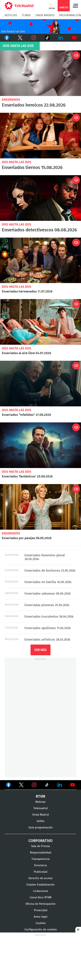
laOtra (40, 821)
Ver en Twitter (21, 786)
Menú (75, 5)
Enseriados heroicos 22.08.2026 (40, 73)
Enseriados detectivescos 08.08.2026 (40, 198)
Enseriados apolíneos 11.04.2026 (47, 628)
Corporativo (40, 841)
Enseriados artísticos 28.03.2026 (47, 639)
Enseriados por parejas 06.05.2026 (40, 507)
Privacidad (40, 910)
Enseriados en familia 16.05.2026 (47, 582)
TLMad (26, 15)
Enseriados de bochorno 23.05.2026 (49, 570)
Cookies (41, 923)
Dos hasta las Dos (16, 162)
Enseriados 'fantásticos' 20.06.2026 (40, 445)
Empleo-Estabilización (40, 884)
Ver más (40, 650)
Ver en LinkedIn (59, 785)
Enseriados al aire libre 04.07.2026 (40, 322)
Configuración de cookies (40, 929)
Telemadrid (40, 808)
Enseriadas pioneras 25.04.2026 (46, 605)
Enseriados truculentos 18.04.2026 (48, 616)
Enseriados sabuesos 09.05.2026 (47, 593)
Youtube (74, 38)
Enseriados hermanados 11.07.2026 (40, 260)
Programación (70, 15)
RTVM (40, 796)
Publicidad (40, 871)
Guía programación (40, 827)
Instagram (33, 38)
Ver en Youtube (72, 785)
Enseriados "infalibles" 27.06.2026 (40, 383)
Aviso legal (40, 916)
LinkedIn (61, 38)
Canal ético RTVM (40, 897)
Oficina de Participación (40, 904)
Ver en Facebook (8, 786)
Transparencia (40, 859)
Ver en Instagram (34, 785)
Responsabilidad (40, 852)
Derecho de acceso (40, 878)
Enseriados (11, 99)
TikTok (46, 37)
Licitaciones (40, 891)
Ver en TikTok (47, 786)
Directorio (40, 865)
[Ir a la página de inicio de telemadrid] (19, 5)
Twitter (20, 37)
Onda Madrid (44, 15)
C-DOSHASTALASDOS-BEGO (40, 26)
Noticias (11, 15)
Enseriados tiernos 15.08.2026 (40, 135)
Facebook (7, 37)
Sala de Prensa (40, 846)
